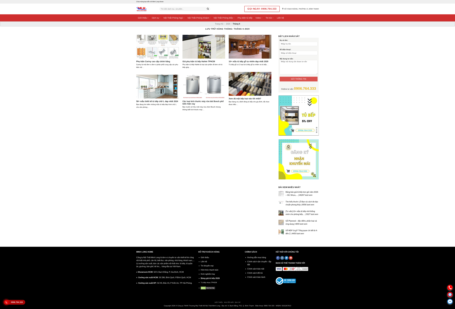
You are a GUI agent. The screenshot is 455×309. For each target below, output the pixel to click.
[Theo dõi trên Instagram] (282, 258)
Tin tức (269, 18)
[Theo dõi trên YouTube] (291, 258)
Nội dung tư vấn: (286, 59)
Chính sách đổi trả (255, 273)
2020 (228, 24)
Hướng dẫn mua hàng (256, 257)
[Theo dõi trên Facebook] (278, 258)
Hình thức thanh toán (209, 270)
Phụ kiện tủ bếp (245, 18)
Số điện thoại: (285, 49)
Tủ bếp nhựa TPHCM (209, 282)
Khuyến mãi (229, 302)
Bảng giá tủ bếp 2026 (210, 278)
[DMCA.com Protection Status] (208, 288)
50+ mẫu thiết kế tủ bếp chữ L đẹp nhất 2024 (157, 101)
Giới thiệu (142, 18)
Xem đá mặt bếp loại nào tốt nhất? (245, 99)
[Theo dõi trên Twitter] (286, 258)
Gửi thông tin (298, 79)
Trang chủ (219, 24)
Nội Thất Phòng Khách (198, 18)
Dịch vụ (155, 18)
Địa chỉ (237, 302)
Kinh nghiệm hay (208, 274)
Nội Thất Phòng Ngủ (173, 18)
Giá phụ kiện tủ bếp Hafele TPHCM (198, 61)
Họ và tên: (284, 40)
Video (258, 18)
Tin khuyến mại (207, 266)
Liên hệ (280, 18)
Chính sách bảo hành (256, 277)
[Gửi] (208, 9)
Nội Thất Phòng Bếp (223, 18)
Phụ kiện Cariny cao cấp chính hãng (153, 61)
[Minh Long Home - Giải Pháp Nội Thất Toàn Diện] (146, 9)
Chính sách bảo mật (255, 269)
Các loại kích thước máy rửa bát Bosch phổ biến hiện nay (203, 102)
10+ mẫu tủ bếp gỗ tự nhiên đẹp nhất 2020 (248, 61)
